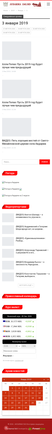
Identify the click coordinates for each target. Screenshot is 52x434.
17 (26, 398)
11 (33, 393)
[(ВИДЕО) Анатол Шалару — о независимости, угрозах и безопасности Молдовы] (8, 217)
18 (33, 398)
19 (39, 398)
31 (26, 408)
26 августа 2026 (24, 29)
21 (5, 403)
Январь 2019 (26, 380)
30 (19, 408)
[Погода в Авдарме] (10, 183)
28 (5, 408)
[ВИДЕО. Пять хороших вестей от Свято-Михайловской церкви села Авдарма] (16, 127)
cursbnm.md (19, 360)
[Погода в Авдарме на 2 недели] (15, 196)
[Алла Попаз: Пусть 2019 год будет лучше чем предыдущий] (16, 50)
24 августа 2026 (9, 32)
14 (5, 398)
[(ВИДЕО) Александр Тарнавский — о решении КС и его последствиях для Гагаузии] (8, 253)
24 (26, 403)
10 (26, 393)
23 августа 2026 (24, 32)
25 (33, 403)
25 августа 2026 (39, 29)
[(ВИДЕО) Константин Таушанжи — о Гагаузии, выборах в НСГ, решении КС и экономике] (8, 277)
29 (12, 408)
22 (12, 403)
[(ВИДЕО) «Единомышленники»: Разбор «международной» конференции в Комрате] (8, 241)
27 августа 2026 (9, 29)
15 (12, 398)
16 (19, 398)
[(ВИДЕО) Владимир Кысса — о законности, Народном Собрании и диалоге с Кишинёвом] (8, 265)
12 (39, 393)
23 (19, 403)
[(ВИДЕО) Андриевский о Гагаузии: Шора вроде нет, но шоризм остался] (8, 229)
